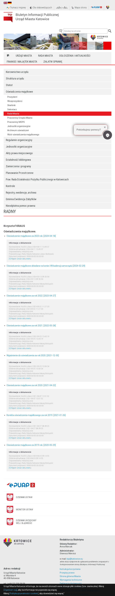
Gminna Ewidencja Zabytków (21, 199)
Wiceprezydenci (14, 101)
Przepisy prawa (67, 573)
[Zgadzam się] (10, 590)
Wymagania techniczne (71, 580)
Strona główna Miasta (70, 576)
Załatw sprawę (52, 61)
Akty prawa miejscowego (19, 153)
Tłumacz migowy (18, 7)
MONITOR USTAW (24, 509)
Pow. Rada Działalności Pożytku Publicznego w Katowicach (37, 179)
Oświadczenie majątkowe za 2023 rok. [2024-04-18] (31, 236)
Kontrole (10, 186)
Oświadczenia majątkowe (19, 91)
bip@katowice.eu (75, 559)
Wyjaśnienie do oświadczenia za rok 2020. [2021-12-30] (33, 355)
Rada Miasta (45, 55)
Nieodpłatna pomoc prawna (20, 205)
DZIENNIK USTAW (24, 497)
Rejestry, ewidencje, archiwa (21, 192)
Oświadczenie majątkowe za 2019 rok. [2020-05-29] (31, 445)
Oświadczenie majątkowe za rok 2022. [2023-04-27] (31, 295)
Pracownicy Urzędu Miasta (19, 118)
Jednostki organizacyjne (19, 146)
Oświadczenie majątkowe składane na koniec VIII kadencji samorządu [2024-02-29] (46, 266)
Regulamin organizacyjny (19, 140)
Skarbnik (11, 105)
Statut (9, 85)
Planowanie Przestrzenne (19, 172)
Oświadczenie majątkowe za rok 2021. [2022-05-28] (31, 325)
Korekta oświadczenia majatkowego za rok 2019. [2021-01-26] (36, 415)
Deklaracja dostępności (70, 583)
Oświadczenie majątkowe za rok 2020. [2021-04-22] (31, 385)
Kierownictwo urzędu (17, 71)
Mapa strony (81, 7)
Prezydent (12, 97)
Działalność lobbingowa (18, 159)
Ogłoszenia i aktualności (74, 55)
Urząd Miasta (24, 55)
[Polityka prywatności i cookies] (23, 593)
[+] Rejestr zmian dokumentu (20, 259)
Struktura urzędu (15, 78)
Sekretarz (12, 109)
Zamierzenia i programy (18, 166)
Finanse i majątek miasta (22, 61)
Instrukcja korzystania (70, 569)
